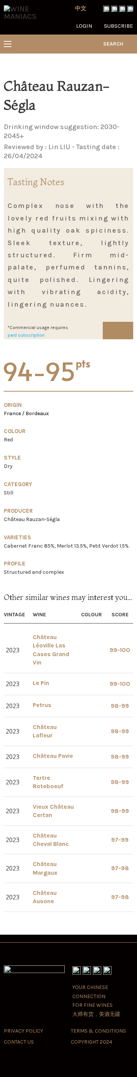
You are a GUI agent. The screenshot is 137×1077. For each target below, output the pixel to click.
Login (84, 25)
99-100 (120, 649)
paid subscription (26, 335)
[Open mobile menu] (7, 44)
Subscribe (118, 25)
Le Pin (41, 683)
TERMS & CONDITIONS (98, 1031)
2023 (12, 650)
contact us (19, 1042)
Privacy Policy (23, 1031)
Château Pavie (53, 755)
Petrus (42, 705)
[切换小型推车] (130, 44)
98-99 (120, 705)
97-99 (120, 839)
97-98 (120, 868)
